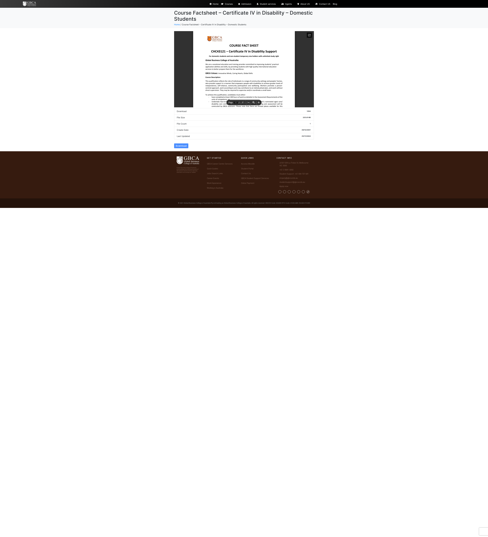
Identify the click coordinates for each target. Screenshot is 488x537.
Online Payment (247, 183)
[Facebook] (279, 191)
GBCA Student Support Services (255, 178)
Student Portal (247, 169)
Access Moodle (248, 164)
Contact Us (246, 173)
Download (181, 146)
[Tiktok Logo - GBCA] (308, 191)
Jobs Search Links (215, 173)
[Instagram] (289, 191)
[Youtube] (298, 191)
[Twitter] (284, 191)
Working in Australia (215, 188)
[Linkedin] (293, 191)
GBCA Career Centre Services (220, 164)
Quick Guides (212, 169)
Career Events (213, 178)
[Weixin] (303, 191)
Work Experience (214, 183)
